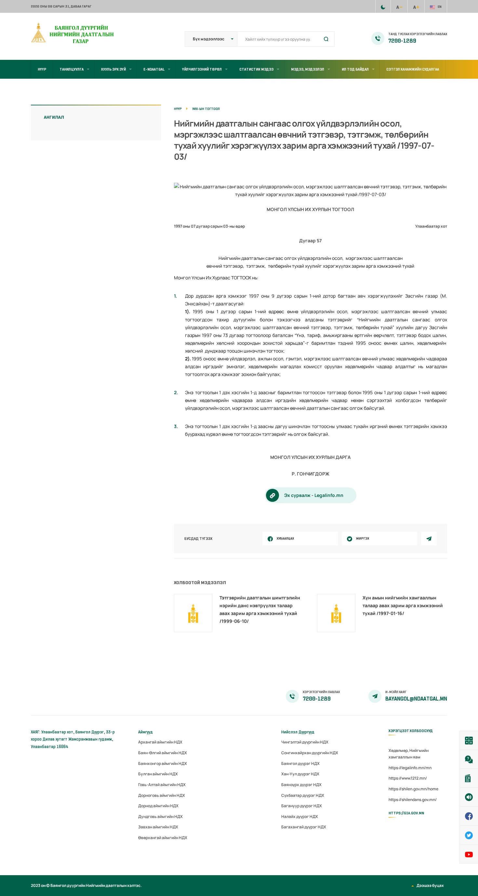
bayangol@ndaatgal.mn (416, 699)
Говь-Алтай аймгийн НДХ (162, 784)
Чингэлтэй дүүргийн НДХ (304, 742)
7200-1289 (402, 41)
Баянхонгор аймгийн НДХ (162, 763)
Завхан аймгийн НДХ (158, 827)
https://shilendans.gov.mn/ (413, 799)
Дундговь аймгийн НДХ (160, 816)
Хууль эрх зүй (113, 69)
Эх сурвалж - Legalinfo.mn (313, 495)
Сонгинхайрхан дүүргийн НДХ (309, 753)
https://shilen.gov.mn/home (413, 789)
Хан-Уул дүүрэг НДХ (300, 774)
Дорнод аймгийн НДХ (158, 806)
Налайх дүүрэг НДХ (299, 816)
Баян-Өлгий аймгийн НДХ (162, 753)
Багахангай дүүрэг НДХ (303, 827)
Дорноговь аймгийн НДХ (161, 795)
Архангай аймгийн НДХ (160, 742)
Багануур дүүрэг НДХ (301, 806)
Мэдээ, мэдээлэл (307, 69)
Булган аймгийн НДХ (158, 774)
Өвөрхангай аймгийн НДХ (162, 837)
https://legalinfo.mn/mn (410, 767)
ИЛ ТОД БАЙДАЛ (355, 69)
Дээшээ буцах (430, 885)
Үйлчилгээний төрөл (202, 69)
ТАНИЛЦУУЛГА (72, 69)
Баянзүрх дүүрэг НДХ (301, 784)
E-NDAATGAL (154, 69)
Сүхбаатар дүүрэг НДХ (302, 795)
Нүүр (42, 69)
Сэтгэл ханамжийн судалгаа (412, 69)
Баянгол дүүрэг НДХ (300, 763)
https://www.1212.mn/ (408, 778)
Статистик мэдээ (256, 69)
